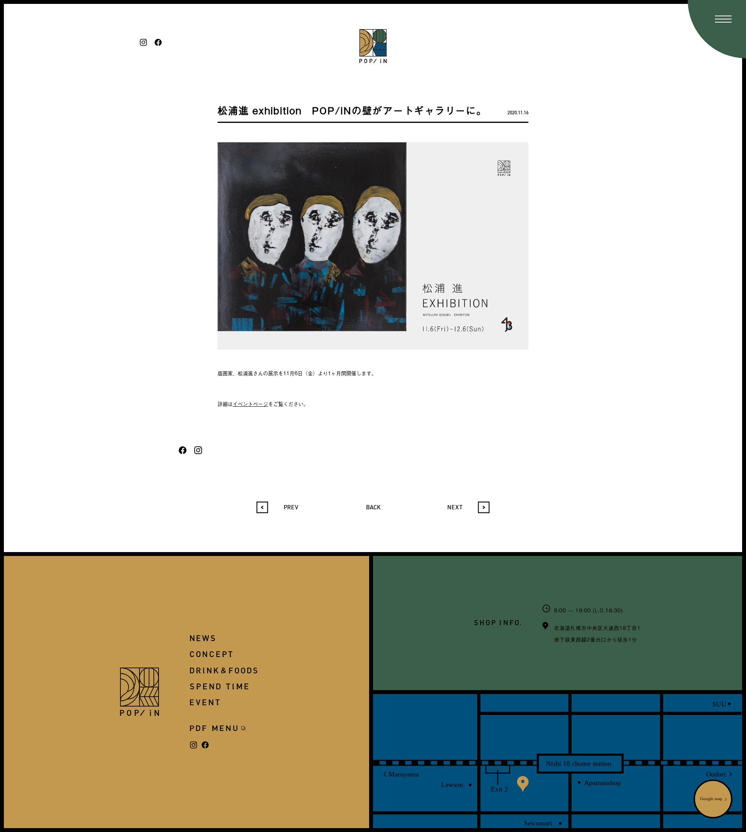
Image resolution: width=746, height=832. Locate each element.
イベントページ (250, 403)
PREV (291, 507)
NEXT (454, 507)
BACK (373, 507)
